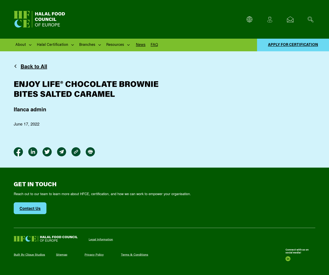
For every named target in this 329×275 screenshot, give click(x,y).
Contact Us (30, 208)
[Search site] (310, 19)
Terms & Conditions (134, 255)
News (140, 45)
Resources (115, 45)
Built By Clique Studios (29, 255)
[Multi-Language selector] (249, 19)
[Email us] (290, 19)
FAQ (154, 45)
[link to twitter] (47, 151)
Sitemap (61, 255)
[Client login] (270, 19)
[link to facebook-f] (18, 151)
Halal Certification (52, 45)
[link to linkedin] (32, 151)
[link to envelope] (61, 151)
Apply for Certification (293, 45)
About (20, 45)
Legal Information (101, 239)
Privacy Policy (94, 255)
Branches (87, 45)
